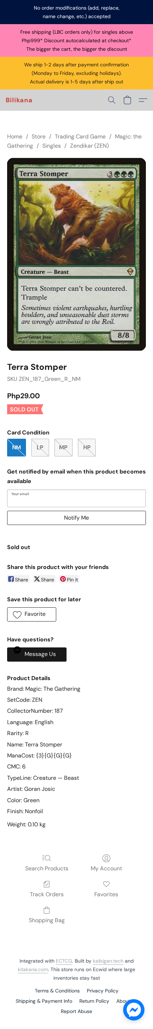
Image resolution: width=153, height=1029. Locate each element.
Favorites (106, 894)
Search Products (46, 868)
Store (39, 136)
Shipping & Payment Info (44, 1001)
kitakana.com (33, 969)
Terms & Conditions (57, 990)
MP (63, 447)
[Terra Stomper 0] (76, 254)
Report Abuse (76, 1011)
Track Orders (47, 894)
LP (40, 447)
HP (87, 447)
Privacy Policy (102, 990)
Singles (51, 145)
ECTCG (64, 961)
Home (14, 136)
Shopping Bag (47, 920)
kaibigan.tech (108, 961)
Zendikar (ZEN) (89, 145)
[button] (19, 100)
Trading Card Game (80, 136)
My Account (106, 868)
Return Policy (94, 1001)
